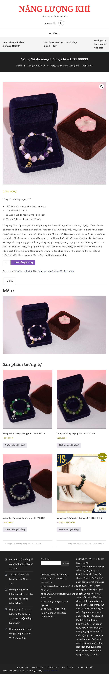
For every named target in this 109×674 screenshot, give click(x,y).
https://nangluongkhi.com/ (54, 601)
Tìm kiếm (45, 559)
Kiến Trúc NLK (37, 667)
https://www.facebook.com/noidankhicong (63, 586)
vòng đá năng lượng (64, 271)
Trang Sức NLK (53, 667)
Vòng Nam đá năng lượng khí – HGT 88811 (85, 544)
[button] (101, 86)
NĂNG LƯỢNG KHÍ (54, 9)
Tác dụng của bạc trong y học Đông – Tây (56, 44)
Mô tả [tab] (10, 281)
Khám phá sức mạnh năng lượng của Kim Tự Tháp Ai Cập (20, 633)
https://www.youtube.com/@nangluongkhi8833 (65, 594)
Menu (56, 33)
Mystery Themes (50, 670)
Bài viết (89, 667)
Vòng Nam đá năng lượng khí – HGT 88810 (24, 544)
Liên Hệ (79, 667)
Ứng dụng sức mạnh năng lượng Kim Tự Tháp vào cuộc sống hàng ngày (20, 616)
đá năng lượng (45, 271)
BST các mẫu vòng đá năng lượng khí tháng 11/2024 (21, 564)
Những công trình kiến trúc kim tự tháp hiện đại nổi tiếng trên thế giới (21, 596)
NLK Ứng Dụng (22, 667)
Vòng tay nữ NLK (23, 271)
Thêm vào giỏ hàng (23, 262)
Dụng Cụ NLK (67, 667)
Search (48, 23)
